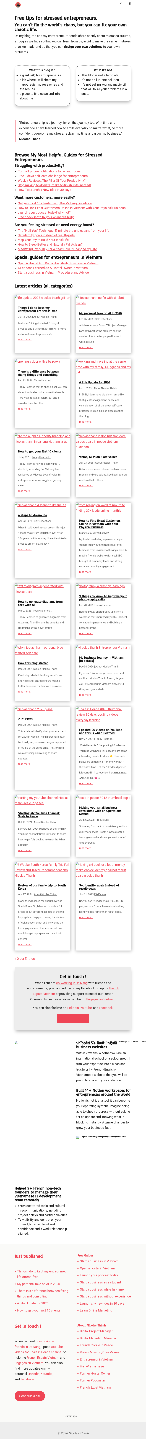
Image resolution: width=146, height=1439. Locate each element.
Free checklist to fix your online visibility (46, 217)
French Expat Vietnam (95, 1387)
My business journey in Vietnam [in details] (101, 659)
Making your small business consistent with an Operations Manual (100, 810)
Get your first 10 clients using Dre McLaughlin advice (55, 203)
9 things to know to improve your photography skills (103, 597)
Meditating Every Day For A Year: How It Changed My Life (57, 249)
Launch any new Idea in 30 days (102, 1303)
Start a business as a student (100, 1282)
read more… (25, 339)
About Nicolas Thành (45, 316)
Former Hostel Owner (95, 1373)
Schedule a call (73, 1019)
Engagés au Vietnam (100, 999)
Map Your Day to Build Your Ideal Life (43, 240)
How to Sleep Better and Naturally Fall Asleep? (50, 244)
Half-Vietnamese (92, 1366)
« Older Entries (25, 958)
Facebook (27, 1379)
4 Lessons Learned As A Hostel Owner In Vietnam (53, 268)
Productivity (102, 532)
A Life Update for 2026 (94, 382)
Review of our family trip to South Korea (42, 886)
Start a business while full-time (102, 1289)
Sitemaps (71, 1416)
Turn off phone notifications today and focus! (50, 171)
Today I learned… (43, 380)
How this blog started (33, 663)
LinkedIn (73, 1008)
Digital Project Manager (96, 1331)
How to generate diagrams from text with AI (40, 603)
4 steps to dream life (32, 515)
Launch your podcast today (99, 1275)
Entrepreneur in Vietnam (97, 1359)
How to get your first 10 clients (39, 451)
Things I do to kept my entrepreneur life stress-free (37, 309)
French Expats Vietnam (43, 1357)
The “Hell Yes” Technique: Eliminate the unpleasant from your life (64, 230)
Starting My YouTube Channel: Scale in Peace (39, 814)
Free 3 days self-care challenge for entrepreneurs (53, 176)
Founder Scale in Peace (96, 1345)
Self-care (100, 894)
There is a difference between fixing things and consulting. (38, 372)
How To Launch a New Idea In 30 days (44, 190)
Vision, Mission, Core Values (98, 457)
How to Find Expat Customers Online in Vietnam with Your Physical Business (72, 208)
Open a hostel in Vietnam (97, 1268)
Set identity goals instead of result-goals (46, 235)
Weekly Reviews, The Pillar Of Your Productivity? (52, 180)
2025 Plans (25, 719)
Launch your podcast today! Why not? (44, 212)
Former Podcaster (92, 1380)
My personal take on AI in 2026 (100, 313)
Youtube (86, 1008)
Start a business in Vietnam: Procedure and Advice (53, 272)
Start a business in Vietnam (99, 1261)
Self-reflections (104, 319)
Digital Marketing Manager (98, 1338)
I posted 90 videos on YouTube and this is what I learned (100, 731)
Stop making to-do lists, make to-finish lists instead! (54, 185)
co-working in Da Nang (72, 983)
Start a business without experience (105, 1296)
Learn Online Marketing (96, 1310)
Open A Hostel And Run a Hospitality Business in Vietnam (58, 263)
